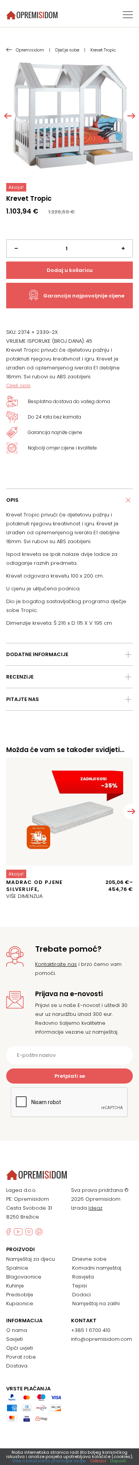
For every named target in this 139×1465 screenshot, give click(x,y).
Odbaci (98, 1461)
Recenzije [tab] (20, 676)
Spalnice (17, 1268)
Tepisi (79, 1285)
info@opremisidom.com (101, 1339)
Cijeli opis (18, 385)
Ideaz (95, 1208)
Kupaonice (19, 1303)
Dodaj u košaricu (70, 270)
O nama (16, 1330)
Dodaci (81, 1294)
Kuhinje (15, 1285)
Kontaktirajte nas (56, 964)
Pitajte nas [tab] (22, 699)
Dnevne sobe (89, 1259)
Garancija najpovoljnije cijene (83, 295)
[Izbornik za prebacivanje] (128, 15)
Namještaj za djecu (30, 1259)
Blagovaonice (23, 1276)
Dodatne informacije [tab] (37, 654)
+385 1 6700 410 (90, 1330)
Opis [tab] (12, 500)
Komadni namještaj (96, 1268)
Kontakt (84, 1321)
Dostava (16, 1365)
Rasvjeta (83, 1276)
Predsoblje (19, 1294)
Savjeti (14, 1339)
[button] (131, 811)
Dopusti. (118, 1461)
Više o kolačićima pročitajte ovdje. (49, 1461)
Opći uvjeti (19, 1348)
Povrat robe (21, 1357)
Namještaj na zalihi (96, 1303)
